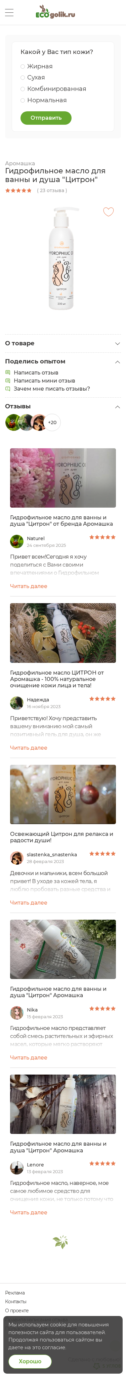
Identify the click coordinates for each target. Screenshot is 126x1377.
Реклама (15, 1293)
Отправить (46, 118)
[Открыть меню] (9, 12)
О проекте (17, 1311)
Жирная (40, 66)
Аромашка (20, 163)
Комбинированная (56, 89)
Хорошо (30, 1361)
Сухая (36, 77)
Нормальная (47, 100)
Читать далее (28, 586)
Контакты (15, 1302)
